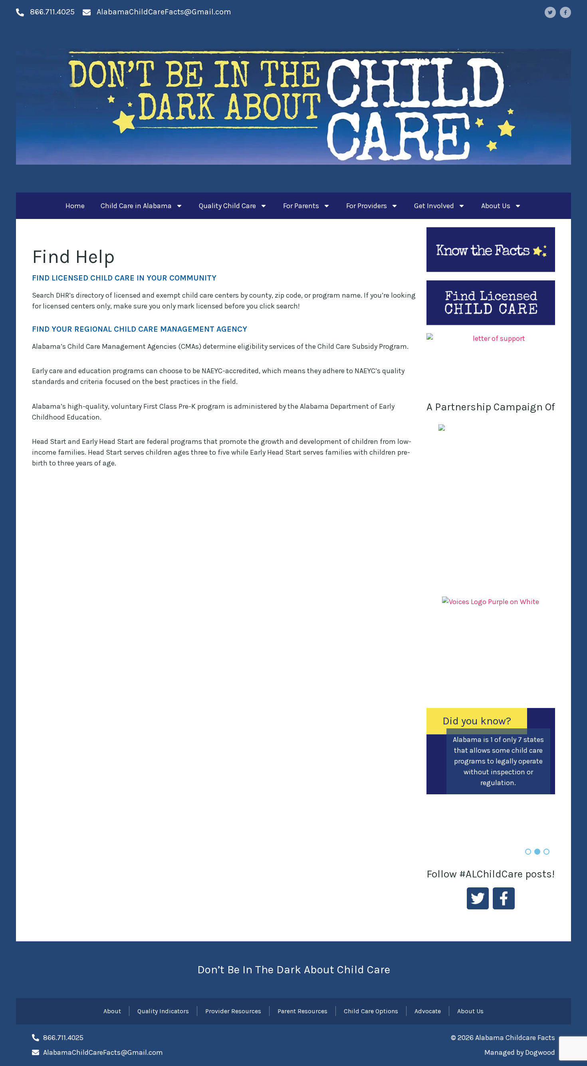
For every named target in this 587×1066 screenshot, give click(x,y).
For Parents (301, 205)
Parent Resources (302, 1011)
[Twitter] (550, 12)
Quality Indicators (163, 1011)
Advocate (427, 1011)
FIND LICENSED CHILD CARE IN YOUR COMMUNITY (124, 277)
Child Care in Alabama (136, 205)
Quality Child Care (227, 205)
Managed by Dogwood (519, 1052)
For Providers (366, 205)
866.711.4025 (52, 11)
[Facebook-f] (565, 12)
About (112, 1011)
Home (75, 205)
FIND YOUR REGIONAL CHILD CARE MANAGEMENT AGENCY (139, 329)
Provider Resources (233, 1011)
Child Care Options (371, 1011)
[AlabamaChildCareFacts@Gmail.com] (87, 12)
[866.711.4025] (20, 12)
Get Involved (434, 205)
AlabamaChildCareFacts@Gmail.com (164, 11)
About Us (495, 205)
